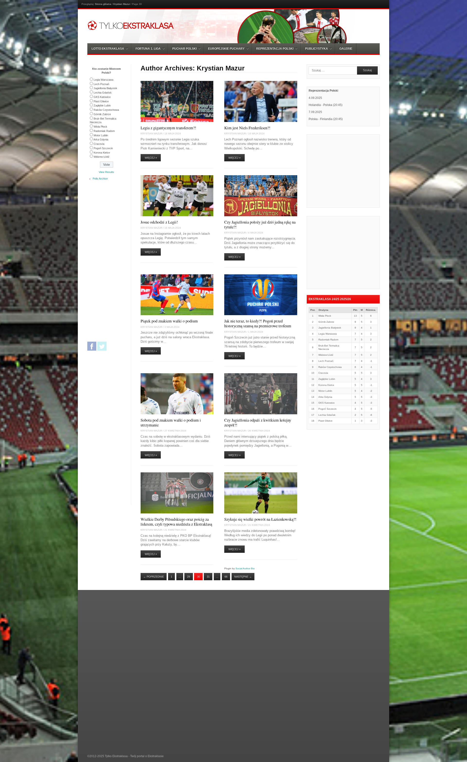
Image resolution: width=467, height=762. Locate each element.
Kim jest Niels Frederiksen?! (247, 127)
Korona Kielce (102, 152)
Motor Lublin (101, 135)
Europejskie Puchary (226, 48)
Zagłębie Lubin (102, 105)
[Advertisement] (349, 171)
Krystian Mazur (121, 4)
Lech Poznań (101, 84)
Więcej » (151, 157)
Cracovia (99, 143)
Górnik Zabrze (102, 114)
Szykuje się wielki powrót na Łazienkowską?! (260, 519)
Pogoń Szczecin (103, 148)
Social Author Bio (245, 568)
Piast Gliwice (101, 101)
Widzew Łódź (101, 156)
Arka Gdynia (100, 139)
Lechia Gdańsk (103, 92)
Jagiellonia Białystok (105, 88)
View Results (106, 172)
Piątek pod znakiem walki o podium (169, 321)
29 (188, 576)
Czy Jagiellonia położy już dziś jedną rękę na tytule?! (260, 224)
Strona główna (103, 4)
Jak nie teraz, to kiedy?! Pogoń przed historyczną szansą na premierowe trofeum (257, 323)
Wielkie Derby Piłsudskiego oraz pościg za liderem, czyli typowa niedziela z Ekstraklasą (176, 521)
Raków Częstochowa (106, 109)
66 (226, 576)
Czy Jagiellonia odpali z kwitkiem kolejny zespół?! (257, 422)
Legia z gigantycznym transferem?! (168, 127)
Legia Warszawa (103, 79)
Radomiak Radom (104, 131)
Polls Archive (100, 178)
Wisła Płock (100, 126)
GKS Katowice (102, 96)
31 (208, 576)
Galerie (345, 48)
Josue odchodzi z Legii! (159, 222)
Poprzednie (153, 576)
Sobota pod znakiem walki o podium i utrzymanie (171, 422)
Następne (243, 576)
